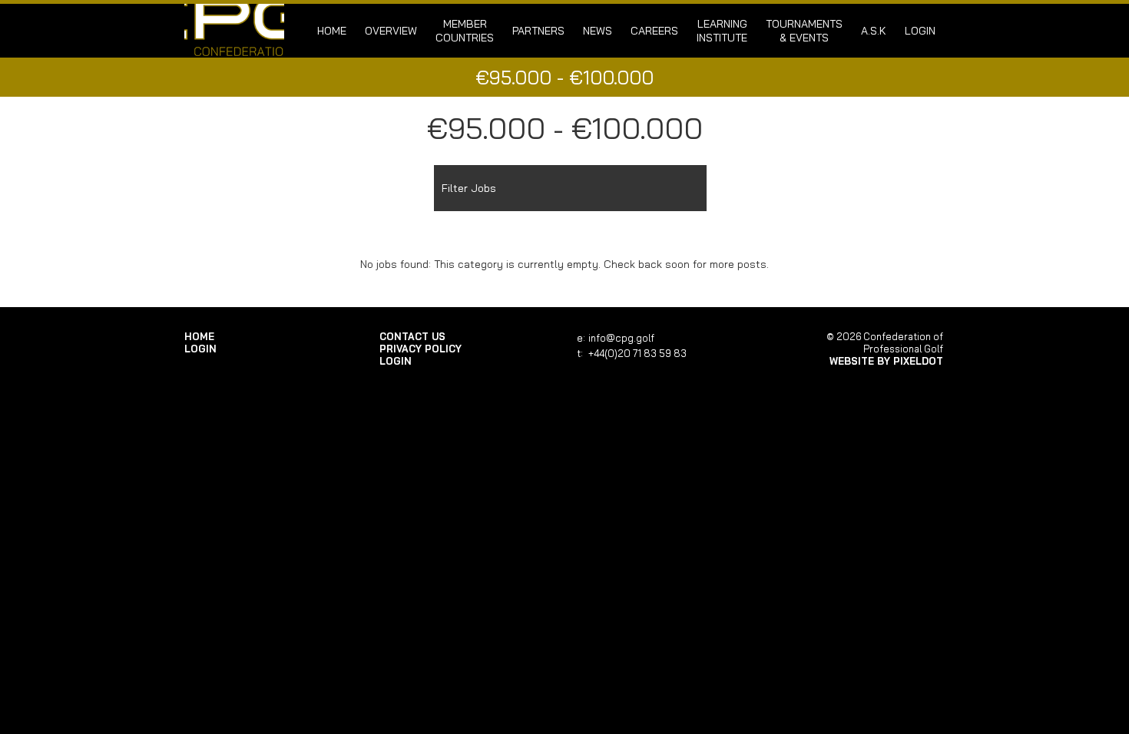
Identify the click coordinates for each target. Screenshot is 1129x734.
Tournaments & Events (804, 31)
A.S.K (873, 31)
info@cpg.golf (621, 338)
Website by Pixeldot (886, 361)
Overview (391, 31)
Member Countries (464, 31)
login (920, 31)
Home (331, 31)
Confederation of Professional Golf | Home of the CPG (234, 31)
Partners (538, 31)
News (597, 31)
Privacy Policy (420, 348)
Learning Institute (722, 31)
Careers (654, 31)
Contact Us (412, 336)
